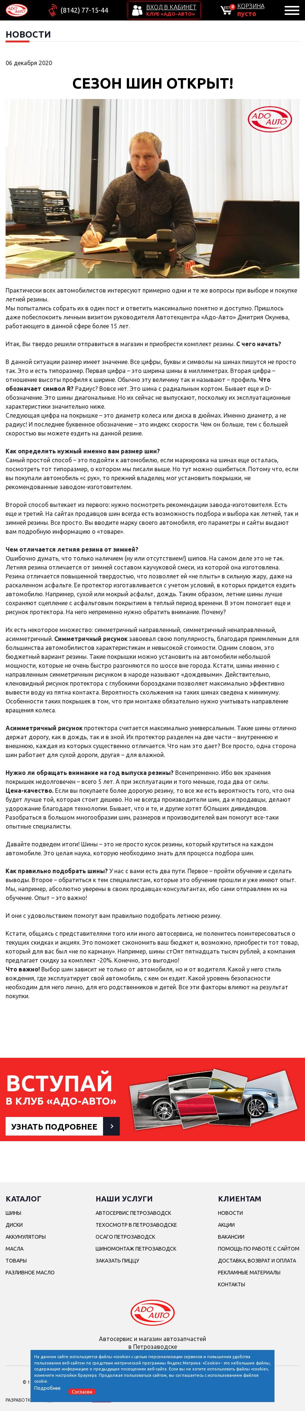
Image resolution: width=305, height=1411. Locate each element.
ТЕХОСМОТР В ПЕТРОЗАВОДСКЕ (136, 1225)
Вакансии (231, 1237)
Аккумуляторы (26, 1237)
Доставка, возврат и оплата (257, 1261)
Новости (230, 1213)
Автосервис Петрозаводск (133, 1213)
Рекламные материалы (249, 1273)
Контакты (231, 1284)
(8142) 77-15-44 (84, 10)
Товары (16, 1261)
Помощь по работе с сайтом (258, 1249)
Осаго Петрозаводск (125, 1237)
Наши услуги (124, 1198)
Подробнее (47, 1388)
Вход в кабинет (171, 7)
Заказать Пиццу (117, 1261)
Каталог (23, 1198)
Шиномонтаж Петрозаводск (136, 1249)
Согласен (82, 1391)
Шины (13, 1213)
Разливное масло (30, 1273)
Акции (226, 1225)
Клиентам (239, 1198)
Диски (14, 1225)
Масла (14, 1249)
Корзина (250, 6)
